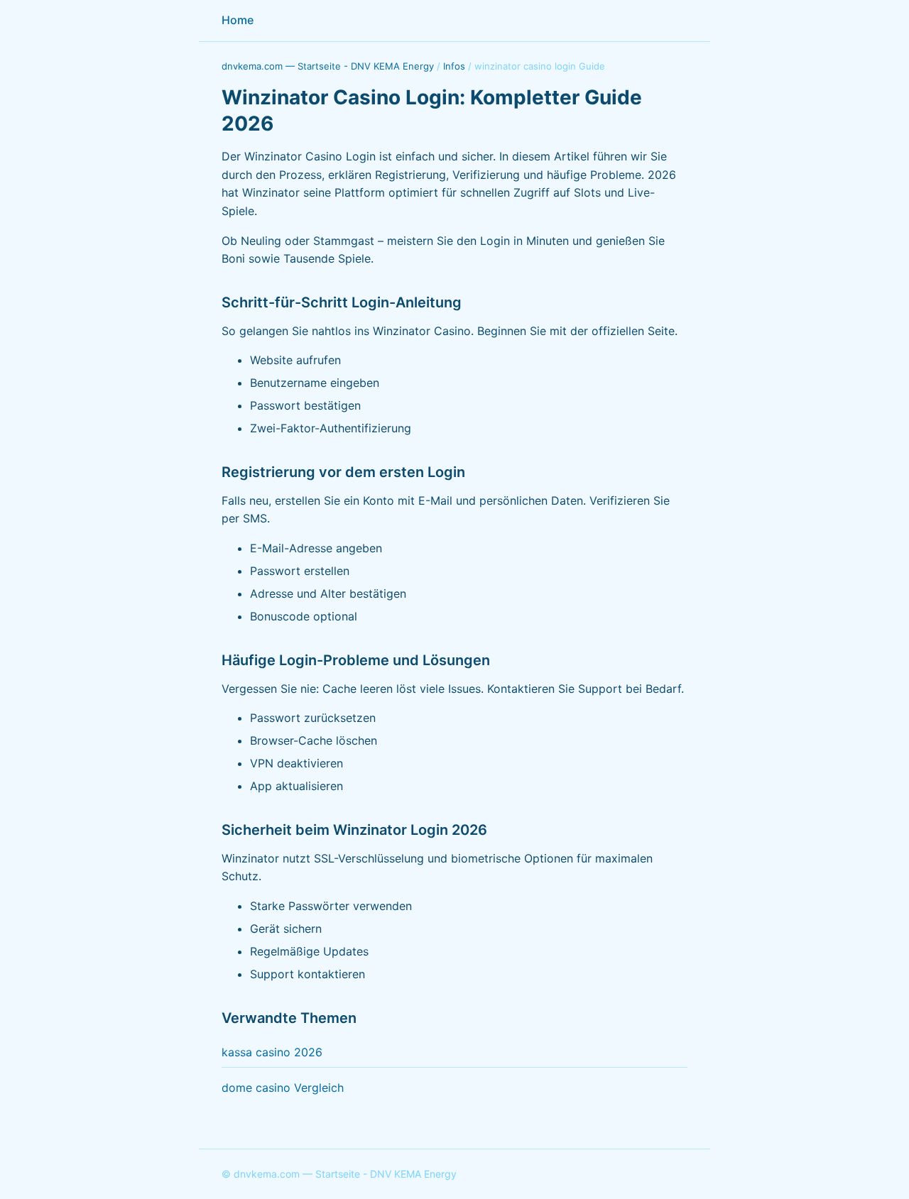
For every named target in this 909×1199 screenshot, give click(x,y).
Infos (454, 66)
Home (238, 20)
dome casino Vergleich (283, 1087)
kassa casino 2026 (272, 1052)
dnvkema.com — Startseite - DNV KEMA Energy (328, 66)
